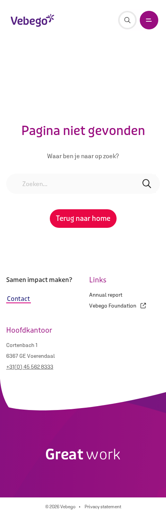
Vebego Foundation (113, 305)
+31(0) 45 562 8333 (29, 367)
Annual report (105, 295)
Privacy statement (103, 506)
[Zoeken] (127, 20)
